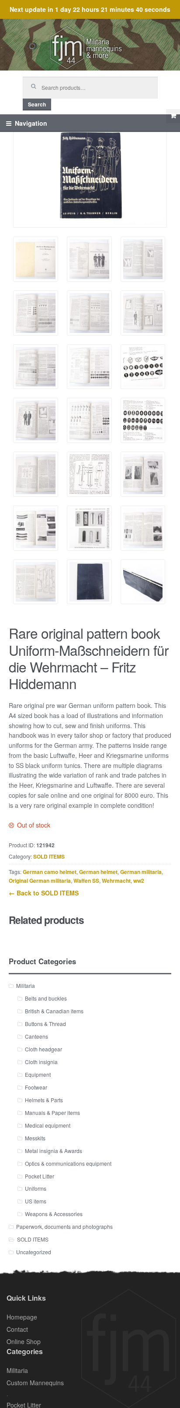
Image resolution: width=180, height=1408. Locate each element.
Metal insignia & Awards (53, 1150)
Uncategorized (33, 1252)
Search (37, 104)
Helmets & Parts (44, 1100)
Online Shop (24, 1341)
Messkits (35, 1138)
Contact (17, 1329)
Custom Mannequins (35, 1382)
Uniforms (35, 1188)
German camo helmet (49, 872)
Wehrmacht (116, 880)
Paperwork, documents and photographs (64, 1226)
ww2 (138, 880)
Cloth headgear (43, 1049)
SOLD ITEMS (49, 856)
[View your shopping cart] (173, 116)
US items (35, 1201)
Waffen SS (86, 880)
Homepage (22, 1316)
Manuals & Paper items (52, 1112)
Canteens (36, 1036)
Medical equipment (47, 1125)
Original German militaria (40, 880)
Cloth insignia (41, 1061)
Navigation (31, 123)
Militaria (25, 985)
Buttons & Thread (45, 1023)
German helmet (98, 872)
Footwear (36, 1087)
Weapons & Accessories (54, 1213)
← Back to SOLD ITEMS (44, 892)
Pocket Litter (39, 1176)
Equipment (38, 1074)
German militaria (141, 872)
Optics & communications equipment (68, 1163)
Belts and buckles (46, 998)
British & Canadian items (54, 1011)
